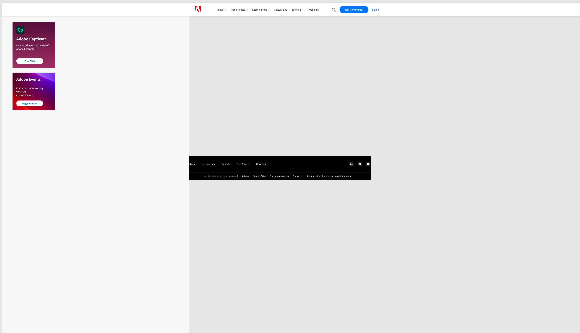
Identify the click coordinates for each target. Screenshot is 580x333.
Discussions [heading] (261, 163)
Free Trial (29, 61)
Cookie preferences (279, 176)
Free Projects (238, 9)
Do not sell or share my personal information (329, 176)
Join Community (354, 9)
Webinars (314, 9)
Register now (29, 103)
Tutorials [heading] (226, 163)
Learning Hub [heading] (208, 163)
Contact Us (298, 176)
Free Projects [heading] (243, 163)
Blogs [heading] (192, 163)
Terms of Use (259, 176)
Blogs (220, 9)
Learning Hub (260, 9)
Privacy (245, 176)
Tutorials (297, 9)
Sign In (376, 9)
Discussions (280, 9)
